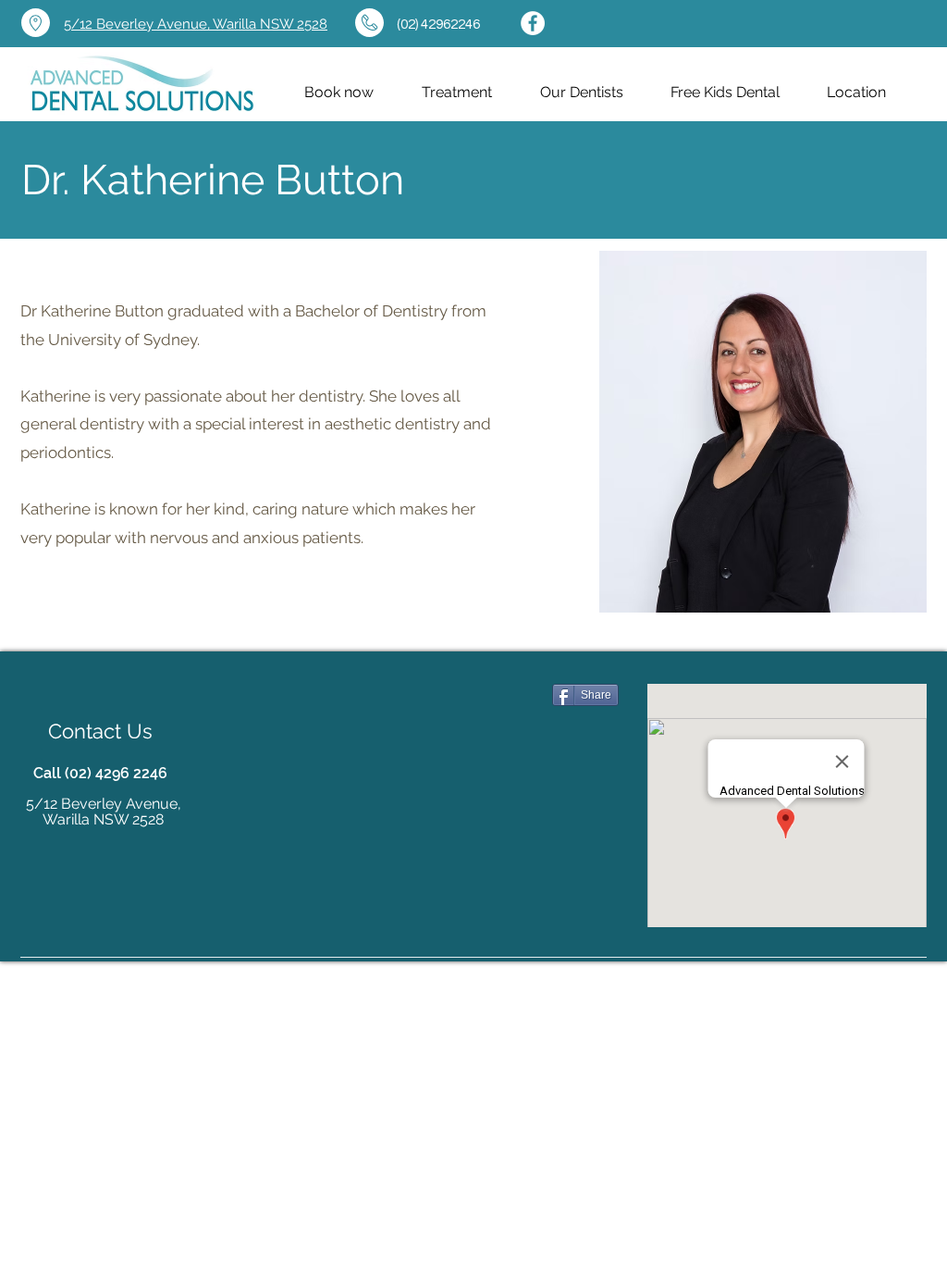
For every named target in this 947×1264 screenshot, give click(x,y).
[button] (581, 92)
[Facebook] (533, 23)
